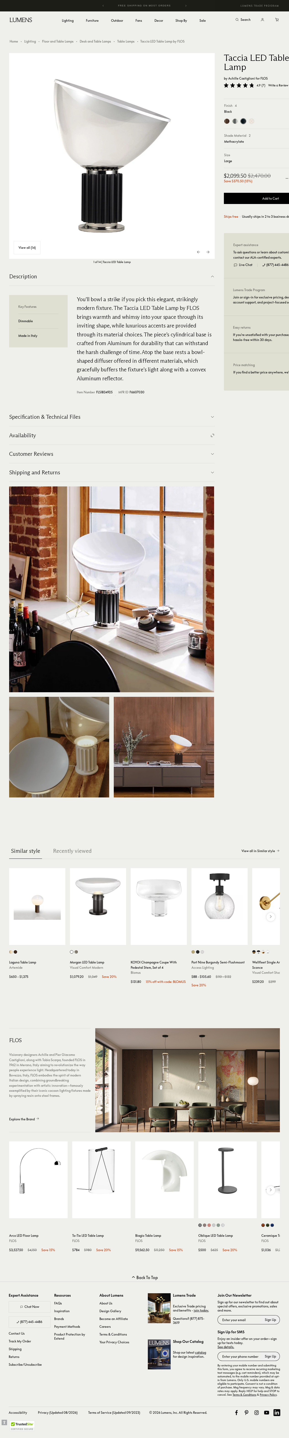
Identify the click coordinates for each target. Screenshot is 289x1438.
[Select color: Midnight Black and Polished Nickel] (258, 952)
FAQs (58, 1303)
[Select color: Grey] (213, 1225)
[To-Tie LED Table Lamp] (101, 1170)
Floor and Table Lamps (58, 41)
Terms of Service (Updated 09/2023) (114, 1412)
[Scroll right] (270, 917)
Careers (105, 1326)
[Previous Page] (198, 252)
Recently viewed (72, 851)
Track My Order (20, 1341)
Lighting (30, 41)
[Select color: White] (223, 1225)
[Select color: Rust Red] (263, 1225)
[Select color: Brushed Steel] (202, 952)
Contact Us (17, 1333)
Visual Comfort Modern (86, 967)
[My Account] (262, 20)
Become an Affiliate (113, 1319)
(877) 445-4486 (277, 265)
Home (14, 41)
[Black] (243, 121)
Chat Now (31, 1307)
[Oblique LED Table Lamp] (227, 1170)
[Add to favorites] (15, 940)
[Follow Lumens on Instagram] (256, 1412)
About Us (105, 1303)
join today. (201, 1310)
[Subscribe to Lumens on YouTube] (266, 1412)
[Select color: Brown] (204, 1225)
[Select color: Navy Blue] (272, 1225)
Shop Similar (40, 940)
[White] (252, 121)
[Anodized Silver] (235, 121)
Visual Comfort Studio (267, 972)
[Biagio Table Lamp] (164, 1170)
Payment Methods (67, 1326)
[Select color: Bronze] (15, 952)
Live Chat (245, 265)
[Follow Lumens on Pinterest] (246, 1412)
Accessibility (18, 1412)
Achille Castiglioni (241, 78)
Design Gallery (110, 1311)
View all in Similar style (258, 851)
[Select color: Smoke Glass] (76, 952)
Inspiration (62, 1311)
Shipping (15, 1349)
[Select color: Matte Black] (197, 952)
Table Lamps (126, 41)
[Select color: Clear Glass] (71, 952)
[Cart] (277, 20)
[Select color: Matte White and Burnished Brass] (263, 952)
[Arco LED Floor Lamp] (38, 1170)
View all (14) (27, 248)
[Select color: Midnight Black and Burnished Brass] (254, 952)
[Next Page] (208, 252)
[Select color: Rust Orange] (209, 1225)
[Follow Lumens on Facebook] (236, 1412)
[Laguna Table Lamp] (37, 896)
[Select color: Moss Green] (267, 1225)
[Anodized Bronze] (227, 121)
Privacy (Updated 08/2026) (57, 1412)
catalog (200, 1352)
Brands (59, 1319)
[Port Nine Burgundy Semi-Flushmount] (219, 896)
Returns (14, 1357)
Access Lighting (202, 967)
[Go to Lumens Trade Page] (159, 1308)
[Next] (186, 6)
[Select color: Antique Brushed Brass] (193, 952)
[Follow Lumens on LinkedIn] (276, 1412)
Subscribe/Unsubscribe (25, 1364)
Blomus (136, 972)
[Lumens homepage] (21, 21)
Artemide (16, 967)
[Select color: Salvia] (218, 1225)
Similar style (25, 851)
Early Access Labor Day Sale (153, 5)
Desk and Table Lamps (95, 41)
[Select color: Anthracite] (200, 1225)
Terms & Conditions (113, 1334)
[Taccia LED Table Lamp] (112, 156)
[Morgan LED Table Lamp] (98, 896)
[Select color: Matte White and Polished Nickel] (267, 952)
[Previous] (103, 6)
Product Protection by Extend (69, 1336)
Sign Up (270, 1320)
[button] (239, 85)
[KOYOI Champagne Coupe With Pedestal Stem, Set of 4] (159, 896)
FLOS (264, 78)
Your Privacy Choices (114, 1342)
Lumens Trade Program (260, 5)
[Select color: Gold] (11, 952)
